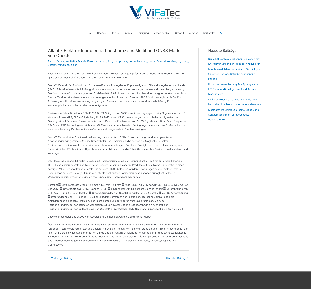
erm (102, 61)
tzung (185, 61)
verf (60, 64)
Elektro (115, 33)
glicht (109, 61)
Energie (128, 33)
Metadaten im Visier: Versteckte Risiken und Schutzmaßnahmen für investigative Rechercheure (233, 114)
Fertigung (143, 33)
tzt (178, 61)
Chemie (101, 33)
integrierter (129, 61)
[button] (221, 33)
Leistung (142, 61)
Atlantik (82, 61)
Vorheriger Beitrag (60, 258)
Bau (90, 33)
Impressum (155, 280)
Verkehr (193, 33)
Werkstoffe (209, 33)
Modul (152, 61)
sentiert (171, 61)
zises (66, 64)
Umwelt (179, 33)
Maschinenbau (162, 33)
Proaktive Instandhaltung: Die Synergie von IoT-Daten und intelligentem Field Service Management (233, 89)
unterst (52, 64)
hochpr (117, 61)
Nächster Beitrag (177, 258)
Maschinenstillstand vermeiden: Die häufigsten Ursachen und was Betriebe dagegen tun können (235, 74)
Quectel (161, 61)
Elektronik (93, 61)
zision (74, 64)
